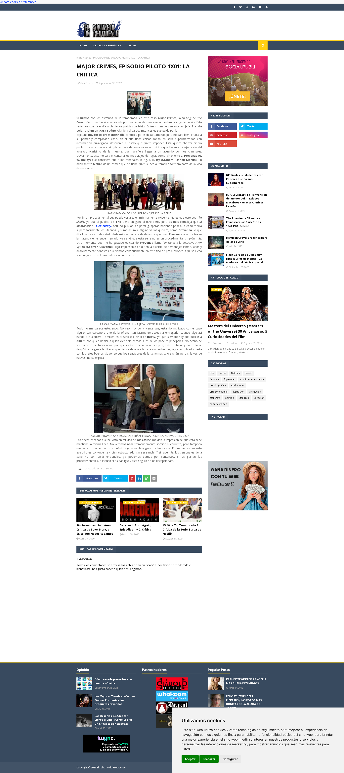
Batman (235, 373)
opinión (229, 398)
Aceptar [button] (190, 759)
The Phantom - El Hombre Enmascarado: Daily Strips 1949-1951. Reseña (243, 222)
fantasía (214, 379)
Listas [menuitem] (132, 45)
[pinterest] (253, 7)
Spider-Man (237, 385)
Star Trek (244, 398)
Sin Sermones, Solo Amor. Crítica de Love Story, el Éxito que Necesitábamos (94, 529)
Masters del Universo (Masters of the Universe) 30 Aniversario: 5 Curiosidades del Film (237, 331)
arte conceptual (219, 391)
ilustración (238, 391)
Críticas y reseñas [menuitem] (106, 45)
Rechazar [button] (209, 759)
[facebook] (234, 7)
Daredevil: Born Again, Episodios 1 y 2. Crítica (135, 527)
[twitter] (240, 7)
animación (255, 391)
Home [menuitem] (83, 45)
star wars (215, 398)
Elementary (103, 226)
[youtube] (260, 7)
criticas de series (94, 468)
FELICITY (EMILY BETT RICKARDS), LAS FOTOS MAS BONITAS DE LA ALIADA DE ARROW (244, 702)
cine (212, 373)
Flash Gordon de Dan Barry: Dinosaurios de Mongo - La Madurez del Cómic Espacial (244, 258)
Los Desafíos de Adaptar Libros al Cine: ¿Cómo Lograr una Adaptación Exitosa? (113, 719)
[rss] (266, 7)
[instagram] (247, 7)
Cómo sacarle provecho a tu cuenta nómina (113, 681)
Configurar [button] (230, 759)
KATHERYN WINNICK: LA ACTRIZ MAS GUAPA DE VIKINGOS (246, 681)
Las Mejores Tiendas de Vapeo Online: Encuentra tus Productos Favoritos (115, 700)
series (87, 57)
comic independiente (252, 379)
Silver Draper (86, 83)
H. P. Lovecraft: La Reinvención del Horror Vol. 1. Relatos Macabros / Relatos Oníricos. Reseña (246, 200)
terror (248, 373)
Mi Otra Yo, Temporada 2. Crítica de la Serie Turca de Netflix (182, 529)
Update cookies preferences (18, 2)
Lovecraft (259, 398)
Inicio (79, 57)
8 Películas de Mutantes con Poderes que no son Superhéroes (244, 179)
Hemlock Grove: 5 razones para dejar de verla (246, 239)
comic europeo (218, 404)
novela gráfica (218, 385)
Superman (229, 379)
